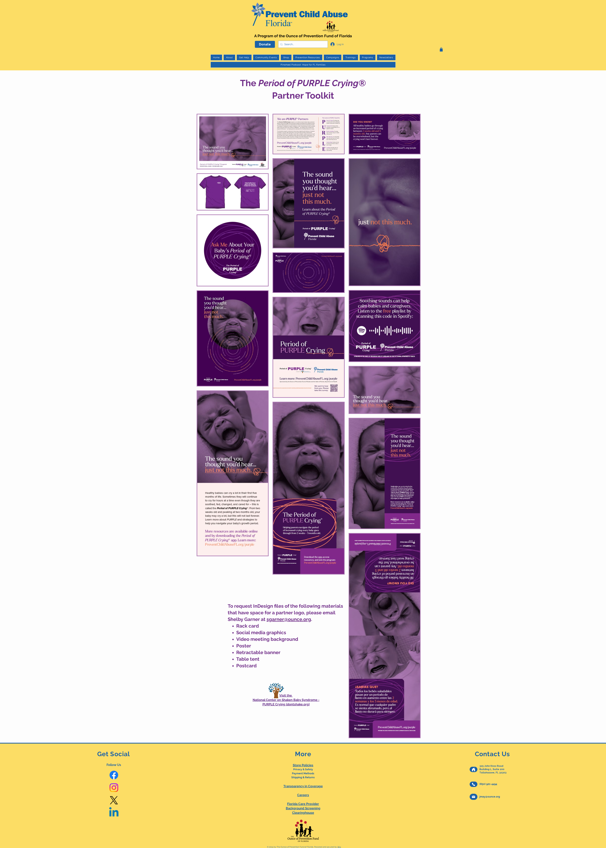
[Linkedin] (114, 813)
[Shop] (441, 49)
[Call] (473, 784)
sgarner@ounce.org (289, 619)
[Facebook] (114, 775)
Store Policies (303, 765)
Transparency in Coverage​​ (303, 786)
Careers (303, 795)
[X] (114, 800)
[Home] (473, 769)
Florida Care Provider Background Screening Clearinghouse (303, 808)
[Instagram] (114, 787)
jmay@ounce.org (489, 796)
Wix (339, 847)
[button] (307, 57)
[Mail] (473, 797)
